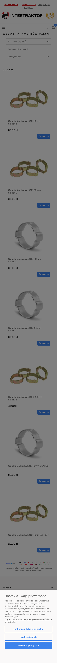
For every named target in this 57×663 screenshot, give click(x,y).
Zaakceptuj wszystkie (28, 645)
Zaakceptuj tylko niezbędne (28, 629)
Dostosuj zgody (28, 637)
